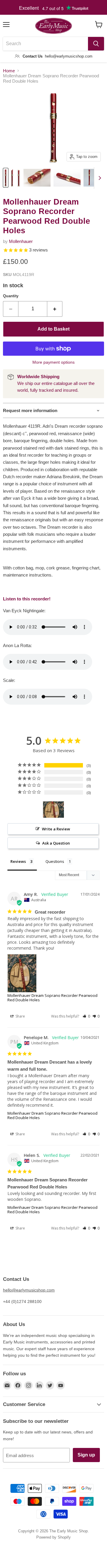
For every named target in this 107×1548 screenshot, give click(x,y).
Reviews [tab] (18, 861)
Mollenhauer (21, 241)
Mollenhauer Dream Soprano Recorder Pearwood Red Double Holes (52, 997)
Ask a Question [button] (56, 843)
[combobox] (45, 43)
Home (9, 70)
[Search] (96, 43)
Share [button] (20, 1016)
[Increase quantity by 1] (54, 308)
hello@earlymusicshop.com (29, 1290)
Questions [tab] (54, 861)
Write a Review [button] (56, 829)
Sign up (86, 1454)
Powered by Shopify (53, 1537)
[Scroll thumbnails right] (98, 178)
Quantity (10, 296)
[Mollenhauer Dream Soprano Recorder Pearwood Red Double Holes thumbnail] (5, 177)
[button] (86, 1016)
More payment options (53, 362)
